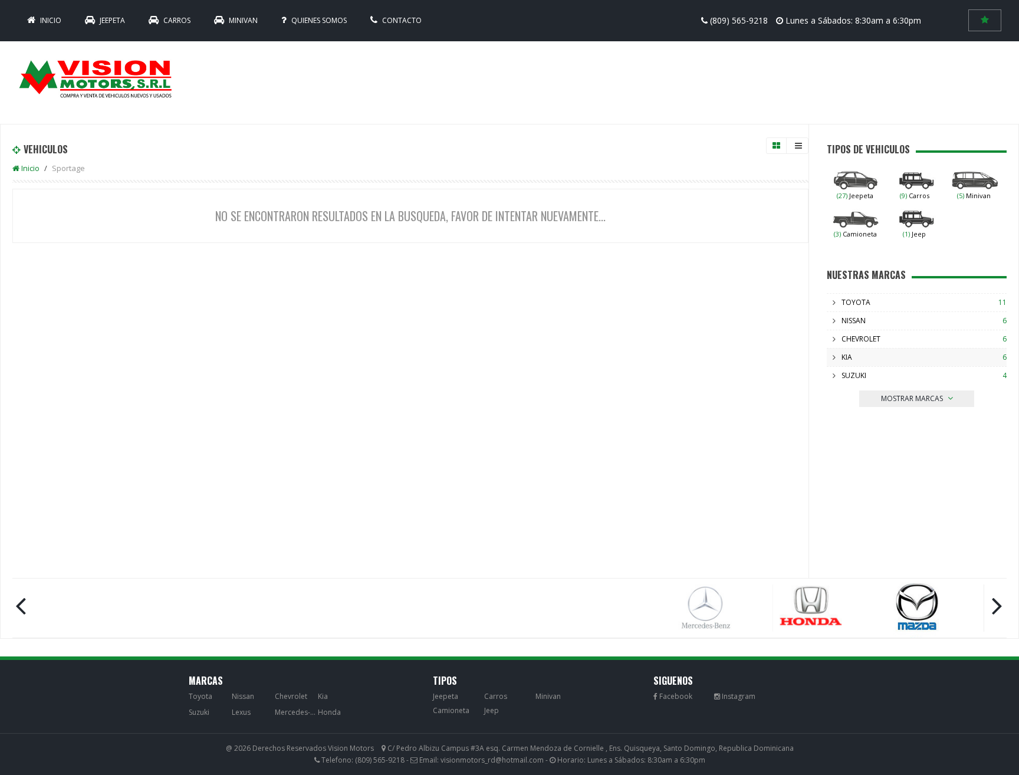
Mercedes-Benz (295, 712)
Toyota (856, 302)
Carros (176, 20)
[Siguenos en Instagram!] (734, 696)
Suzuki (854, 375)
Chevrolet (861, 339)
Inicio (29, 168)
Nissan (854, 321)
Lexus (241, 712)
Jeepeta (111, 20)
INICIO (49, 20)
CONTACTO (401, 20)
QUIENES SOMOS (318, 20)
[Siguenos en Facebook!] (672, 696)
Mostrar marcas (913, 398)
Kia (847, 357)
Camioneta (855, 233)
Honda (329, 712)
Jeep (914, 233)
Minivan (242, 20)
